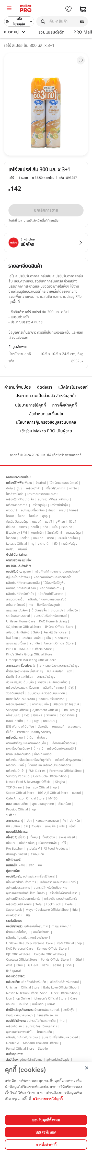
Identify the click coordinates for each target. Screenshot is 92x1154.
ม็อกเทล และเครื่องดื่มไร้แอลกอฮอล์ (49, 765)
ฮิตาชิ (50, 538)
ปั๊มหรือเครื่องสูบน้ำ (48, 604)
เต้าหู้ (70, 687)
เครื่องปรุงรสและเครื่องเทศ (22, 687)
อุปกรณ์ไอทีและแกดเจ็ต (41, 1020)
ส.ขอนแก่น (74, 726)
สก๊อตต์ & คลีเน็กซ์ (17, 632)
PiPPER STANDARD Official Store (29, 649)
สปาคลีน (35, 643)
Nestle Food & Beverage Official (28, 781)
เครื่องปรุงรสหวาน (17, 704)
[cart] (83, 9)
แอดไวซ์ (24, 538)
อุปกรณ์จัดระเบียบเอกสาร (41, 1026)
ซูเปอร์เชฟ (33, 848)
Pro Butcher (14, 848)
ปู (22, 820)
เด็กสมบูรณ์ (13, 715)
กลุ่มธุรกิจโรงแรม (47, 1015)
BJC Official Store (18, 954)
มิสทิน (45, 965)
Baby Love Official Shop (59, 987)
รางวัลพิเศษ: (14, 920)
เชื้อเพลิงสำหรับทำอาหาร (21, 882)
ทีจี (55, 543)
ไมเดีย (21, 516)
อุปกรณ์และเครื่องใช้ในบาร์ (39, 876)
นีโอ (48, 638)
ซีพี (26, 826)
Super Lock (14, 909)
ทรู (32, 543)
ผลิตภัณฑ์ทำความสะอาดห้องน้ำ (52, 577)
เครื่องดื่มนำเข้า (15, 770)
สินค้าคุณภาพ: (14, 1054)
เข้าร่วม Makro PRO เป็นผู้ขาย (46, 431)
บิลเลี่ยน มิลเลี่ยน (32, 638)
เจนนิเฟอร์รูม (69, 543)
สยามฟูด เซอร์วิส (16, 854)
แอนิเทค (38, 538)
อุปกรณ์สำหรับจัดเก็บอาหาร (50, 887)
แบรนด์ (76, 792)
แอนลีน (10, 1004)
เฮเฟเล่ (22, 549)
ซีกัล (45, 527)
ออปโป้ (35, 527)
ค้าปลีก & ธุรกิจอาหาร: (19, 1009)
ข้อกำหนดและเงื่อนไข (46, 414)
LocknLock (53, 904)
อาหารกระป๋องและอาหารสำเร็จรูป (59, 665)
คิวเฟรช (36, 826)
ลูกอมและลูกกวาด (43, 803)
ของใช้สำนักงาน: (16, 1020)
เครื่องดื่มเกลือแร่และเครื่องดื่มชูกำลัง (28, 759)
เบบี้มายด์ (37, 1004)
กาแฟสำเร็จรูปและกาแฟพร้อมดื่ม (26, 743)
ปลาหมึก (75, 820)
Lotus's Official (16, 543)
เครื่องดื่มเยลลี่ (15, 765)
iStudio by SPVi (16, 532)
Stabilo (43, 1048)
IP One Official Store (59, 626)
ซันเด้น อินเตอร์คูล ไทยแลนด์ (23, 521)
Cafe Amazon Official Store (25, 798)
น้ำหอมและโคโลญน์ (17, 932)
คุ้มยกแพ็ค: (13, 871)
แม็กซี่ (72, 826)
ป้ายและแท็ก (44, 1032)
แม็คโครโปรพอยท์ (73, 387)
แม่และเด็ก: (13, 982)
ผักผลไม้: (11, 865)
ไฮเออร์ (73, 510)
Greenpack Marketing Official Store (31, 660)
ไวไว (26, 715)
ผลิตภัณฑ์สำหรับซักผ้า (20, 593)
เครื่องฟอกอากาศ (17, 505)
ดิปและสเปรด (55, 671)
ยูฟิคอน (60, 521)
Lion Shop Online (18, 998)
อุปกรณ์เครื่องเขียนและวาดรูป (60, 1037)
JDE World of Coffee (20, 726)
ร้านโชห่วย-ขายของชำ (19, 1015)
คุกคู (45, 516)
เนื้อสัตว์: (11, 837)
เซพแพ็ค (50, 826)
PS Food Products (55, 848)
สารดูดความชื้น (15, 599)
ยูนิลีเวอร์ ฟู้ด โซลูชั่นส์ (65, 704)
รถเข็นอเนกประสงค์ (18, 615)
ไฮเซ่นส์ (33, 516)
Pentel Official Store (20, 1048)
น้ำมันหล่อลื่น (39, 610)
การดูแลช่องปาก (61, 926)
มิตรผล (37, 715)
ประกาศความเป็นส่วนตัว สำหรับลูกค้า (46, 396)
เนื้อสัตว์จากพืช (47, 843)
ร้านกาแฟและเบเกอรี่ (47, 1009)
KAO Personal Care (19, 948)
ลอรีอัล (57, 965)
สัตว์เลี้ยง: (12, 1059)
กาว (31, 604)
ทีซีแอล (10, 527)
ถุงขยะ (27, 571)
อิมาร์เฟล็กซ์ (54, 532)
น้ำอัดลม (42, 737)
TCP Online (14, 787)
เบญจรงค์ (58, 726)
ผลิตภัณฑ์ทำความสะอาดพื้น (23, 582)
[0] (9, 9)
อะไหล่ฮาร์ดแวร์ (15, 604)
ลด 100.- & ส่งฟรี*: (18, 566)
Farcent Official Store (59, 643)
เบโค (54, 527)
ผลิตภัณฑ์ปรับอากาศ (50, 593)
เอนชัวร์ (23, 1004)
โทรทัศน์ (41, 482)
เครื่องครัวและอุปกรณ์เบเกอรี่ (58, 882)
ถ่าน (62, 1020)
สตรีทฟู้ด (68, 1009)
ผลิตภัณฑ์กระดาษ (51, 588)
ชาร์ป (62, 510)
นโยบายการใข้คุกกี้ (48, 1098)
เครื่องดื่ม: (12, 737)
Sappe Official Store (20, 792)
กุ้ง (64, 820)
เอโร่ (62, 826)
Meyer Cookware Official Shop (47, 909)
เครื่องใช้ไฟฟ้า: (15, 482)
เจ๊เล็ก (9, 732)
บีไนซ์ (19, 965)
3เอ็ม (36, 632)
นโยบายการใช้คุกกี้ (30, 405)
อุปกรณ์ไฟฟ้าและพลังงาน (53, 499)
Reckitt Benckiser (55, 632)
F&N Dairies (36, 770)
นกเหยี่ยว (49, 721)
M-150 (52, 798)
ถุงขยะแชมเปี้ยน (16, 643)
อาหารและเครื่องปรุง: (19, 665)
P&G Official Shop (69, 943)
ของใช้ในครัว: (14, 876)
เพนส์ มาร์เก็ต (14, 721)
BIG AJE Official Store (53, 792)
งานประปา (57, 610)
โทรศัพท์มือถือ (15, 494)
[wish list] (68, 9)
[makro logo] (25, 9)
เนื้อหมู (33, 837)
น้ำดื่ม (30, 737)
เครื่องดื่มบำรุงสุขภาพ (68, 759)
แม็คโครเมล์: (13, 859)
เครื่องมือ (72, 610)
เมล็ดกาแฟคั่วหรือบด (62, 743)
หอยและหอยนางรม (47, 820)
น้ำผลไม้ (38, 748)
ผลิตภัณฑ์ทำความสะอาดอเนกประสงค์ (57, 571)
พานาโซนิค (37, 532)
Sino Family (70, 710)
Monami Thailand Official (41, 1043)
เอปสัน (10, 549)
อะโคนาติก (44, 543)
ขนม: (9, 803)
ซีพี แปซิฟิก (13, 826)
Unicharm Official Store (22, 987)
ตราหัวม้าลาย (14, 915)
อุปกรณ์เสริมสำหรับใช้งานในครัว (25, 893)
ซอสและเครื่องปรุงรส (51, 699)
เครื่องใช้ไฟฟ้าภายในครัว (63, 893)
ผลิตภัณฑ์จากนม (53, 687)
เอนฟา (51, 1004)
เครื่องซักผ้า (33, 488)
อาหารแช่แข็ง (40, 704)
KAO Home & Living (53, 621)
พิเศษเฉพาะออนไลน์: (18, 477)
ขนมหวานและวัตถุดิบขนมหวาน (46, 693)
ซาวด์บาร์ (11, 510)
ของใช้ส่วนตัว (41, 932)
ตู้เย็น (9, 488)
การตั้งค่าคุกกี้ (64, 405)
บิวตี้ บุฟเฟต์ (13, 971)
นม (21, 737)
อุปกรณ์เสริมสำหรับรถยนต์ (50, 615)
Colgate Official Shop (49, 954)
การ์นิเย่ (77, 959)
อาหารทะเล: (13, 820)
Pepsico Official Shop (21, 809)
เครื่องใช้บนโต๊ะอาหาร (19, 904)
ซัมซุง (51, 510)
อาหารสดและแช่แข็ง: (18, 560)
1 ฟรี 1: (11, 815)
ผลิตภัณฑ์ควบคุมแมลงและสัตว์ (47, 599)
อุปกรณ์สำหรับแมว (30, 1059)
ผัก (40, 865)
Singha (60, 781)
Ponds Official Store (55, 959)
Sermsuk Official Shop (41, 787)
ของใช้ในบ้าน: (14, 571)
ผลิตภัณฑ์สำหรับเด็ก (33, 982)
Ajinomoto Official (45, 710)
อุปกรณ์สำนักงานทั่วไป (19, 1032)
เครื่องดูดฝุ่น (39, 505)
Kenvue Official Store (52, 948)
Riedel (69, 904)
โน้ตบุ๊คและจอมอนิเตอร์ (64, 482)
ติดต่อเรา (44, 387)
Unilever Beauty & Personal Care (29, 943)
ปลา (29, 820)
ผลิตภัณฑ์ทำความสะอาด (21, 588)
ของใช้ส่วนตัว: (14, 926)
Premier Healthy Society (34, 732)
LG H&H (32, 965)
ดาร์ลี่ (9, 965)
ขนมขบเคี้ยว (20, 803)
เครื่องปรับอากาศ (54, 488)
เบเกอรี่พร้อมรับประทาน (20, 699)
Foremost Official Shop (65, 770)
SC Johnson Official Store (23, 626)
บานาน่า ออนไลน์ (68, 538)
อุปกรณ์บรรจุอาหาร (18, 887)
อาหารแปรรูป (67, 837)
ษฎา (36, 721)
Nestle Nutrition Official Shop (26, 993)
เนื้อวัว (22, 837)
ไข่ (34, 665)
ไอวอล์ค (11, 538)
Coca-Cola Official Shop (49, 776)
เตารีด (73, 488)
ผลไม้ (21, 865)
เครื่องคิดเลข (14, 1026)
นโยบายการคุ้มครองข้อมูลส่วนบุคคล (46, 422)
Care (73, 998)
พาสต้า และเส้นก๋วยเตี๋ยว (52, 682)
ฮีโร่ (28, 915)
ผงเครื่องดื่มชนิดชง (18, 748)
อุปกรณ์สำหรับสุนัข (58, 1059)
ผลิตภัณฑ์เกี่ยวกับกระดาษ (22, 1037)
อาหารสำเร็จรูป (46, 676)
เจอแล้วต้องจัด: (15, 976)
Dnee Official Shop (64, 993)
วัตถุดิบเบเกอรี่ (15, 693)
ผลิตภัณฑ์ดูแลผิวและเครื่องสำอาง (27, 937)
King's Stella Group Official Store (29, 654)
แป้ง (69, 671)
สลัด (31, 865)
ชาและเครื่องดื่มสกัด (18, 754)
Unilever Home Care (20, 621)
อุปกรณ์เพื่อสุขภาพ (36, 926)
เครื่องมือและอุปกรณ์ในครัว (60, 898)
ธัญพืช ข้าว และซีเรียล (19, 676)
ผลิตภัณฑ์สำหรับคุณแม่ (64, 982)
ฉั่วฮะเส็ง (43, 726)
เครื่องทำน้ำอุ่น (59, 505)
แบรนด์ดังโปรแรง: (17, 831)
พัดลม (28, 482)
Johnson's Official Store (50, 998)
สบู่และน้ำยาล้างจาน (18, 577)
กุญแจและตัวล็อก (17, 610)
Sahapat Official (17, 710)
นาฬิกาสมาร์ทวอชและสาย (42, 494)
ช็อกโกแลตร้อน (43, 754)
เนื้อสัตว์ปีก (48, 837)
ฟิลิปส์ (72, 521)
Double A (12, 1043)
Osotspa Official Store (21, 959)
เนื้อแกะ (10, 843)
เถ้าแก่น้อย (64, 803)
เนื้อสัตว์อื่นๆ (26, 843)
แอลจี (48, 521)
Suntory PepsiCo (17, 776)
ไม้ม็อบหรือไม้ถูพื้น (54, 582)
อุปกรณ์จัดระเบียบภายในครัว (23, 898)
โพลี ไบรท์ (12, 638)
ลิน (28, 721)
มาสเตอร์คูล (73, 532)
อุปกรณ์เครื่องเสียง (32, 510)
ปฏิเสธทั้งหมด (46, 1132)
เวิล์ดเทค (66, 527)
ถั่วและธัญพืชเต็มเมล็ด (20, 682)
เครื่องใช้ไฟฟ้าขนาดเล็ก (20, 499)
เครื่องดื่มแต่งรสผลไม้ (60, 748)
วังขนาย (51, 715)
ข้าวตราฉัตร (67, 715)
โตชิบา (10, 516)
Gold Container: (17, 554)
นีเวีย (68, 965)
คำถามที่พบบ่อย (17, 387)
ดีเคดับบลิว (61, 638)
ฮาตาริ (23, 527)
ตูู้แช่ (19, 488)
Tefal (39, 904)
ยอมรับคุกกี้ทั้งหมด (46, 1120)
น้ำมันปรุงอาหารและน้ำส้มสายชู (24, 671)
